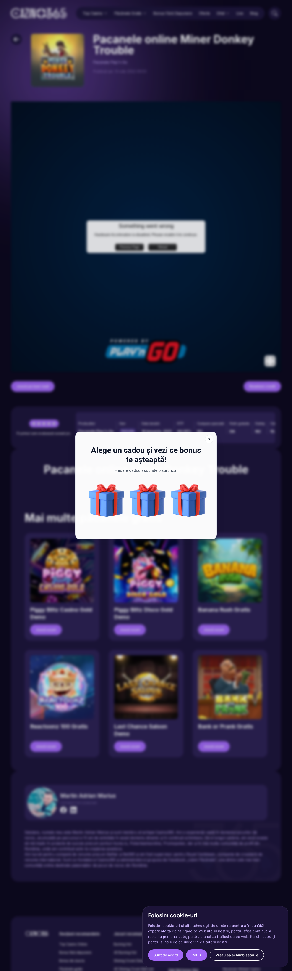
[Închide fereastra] (209, 439)
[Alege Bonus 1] (189, 500)
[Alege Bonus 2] (106, 500)
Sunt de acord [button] (166, 955)
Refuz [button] (197, 955)
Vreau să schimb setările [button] (237, 955)
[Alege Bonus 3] (148, 500)
